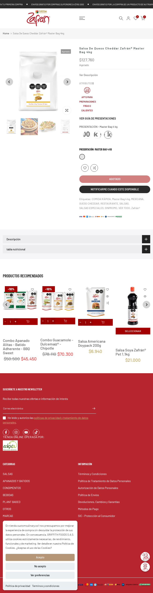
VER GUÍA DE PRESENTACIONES (97, 118)
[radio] (87, 135)
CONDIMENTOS (12, 488)
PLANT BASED (11, 502)
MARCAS (8, 516)
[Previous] (9, 82)
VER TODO (124, 208)
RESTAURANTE (109, 203)
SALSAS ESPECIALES (91, 208)
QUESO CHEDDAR (89, 203)
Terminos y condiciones (45, 585)
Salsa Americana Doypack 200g (91, 343)
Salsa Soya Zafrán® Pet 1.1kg (130, 352)
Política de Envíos (88, 495)
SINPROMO (111, 208)
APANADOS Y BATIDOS (16, 481)
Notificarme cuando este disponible (115, 189)
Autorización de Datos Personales (98, 488)
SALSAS (124, 203)
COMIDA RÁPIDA (101, 199)
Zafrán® (135, 208)
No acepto (40, 566)
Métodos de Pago (88, 509)
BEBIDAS (8, 495)
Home (6, 33)
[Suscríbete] (92, 408)
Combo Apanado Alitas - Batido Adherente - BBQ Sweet (16, 346)
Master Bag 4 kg (121, 199)
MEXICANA (137, 199)
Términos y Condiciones (92, 474)
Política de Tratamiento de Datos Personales (104, 481)
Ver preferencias (40, 575)
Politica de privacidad (18, 585)
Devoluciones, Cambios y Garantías (99, 502)
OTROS (7, 509)
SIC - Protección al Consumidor (96, 516)
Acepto (40, 557)
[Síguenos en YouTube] (26, 432)
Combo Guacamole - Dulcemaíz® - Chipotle (56, 344)
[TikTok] (36, 432)
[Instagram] (16, 432)
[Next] (67, 82)
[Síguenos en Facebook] (6, 432)
